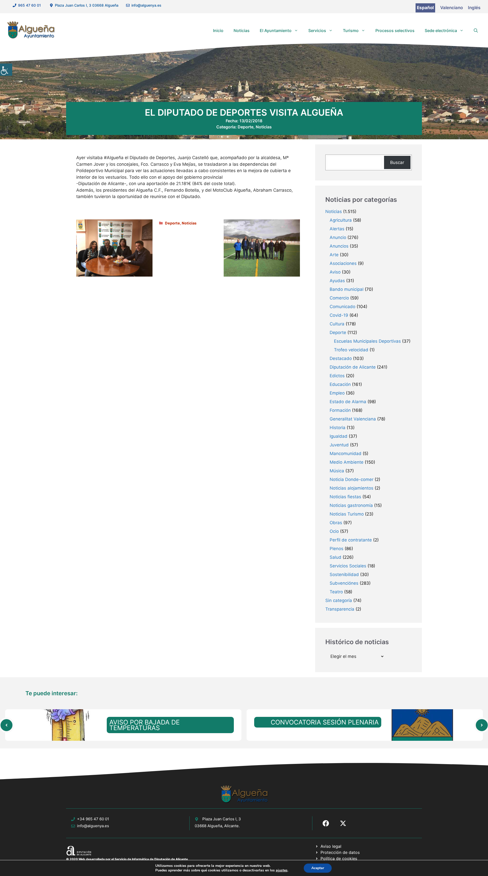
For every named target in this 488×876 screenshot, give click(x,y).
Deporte (245, 126)
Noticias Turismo (347, 514)
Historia (337, 427)
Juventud (339, 444)
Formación (340, 410)
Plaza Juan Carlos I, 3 (221, 819)
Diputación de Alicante (353, 367)
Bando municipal (346, 289)
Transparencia (339, 609)
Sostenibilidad (344, 574)
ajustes (281, 870)
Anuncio (338, 237)
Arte (334, 254)
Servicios (317, 30)
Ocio (334, 531)
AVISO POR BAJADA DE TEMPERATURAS (144, 725)
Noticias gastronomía (351, 505)
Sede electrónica (441, 30)
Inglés (474, 7)
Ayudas (337, 280)
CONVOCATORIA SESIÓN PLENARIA (325, 722)
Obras (336, 522)
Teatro (336, 591)
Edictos (337, 375)
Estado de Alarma (348, 401)
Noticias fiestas (345, 496)
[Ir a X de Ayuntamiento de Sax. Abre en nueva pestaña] (343, 823)
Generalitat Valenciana (353, 418)
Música (337, 470)
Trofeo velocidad (351, 349)
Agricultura (341, 220)
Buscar (397, 162)
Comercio (339, 297)
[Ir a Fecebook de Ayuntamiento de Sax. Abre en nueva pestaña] (325, 823)
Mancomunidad (345, 453)
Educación (340, 384)
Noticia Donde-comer (351, 479)
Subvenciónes (344, 583)
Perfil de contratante (351, 539)
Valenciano (451, 7)
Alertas (337, 228)
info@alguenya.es (146, 5)
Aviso (335, 272)
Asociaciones (343, 263)
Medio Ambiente (346, 462)
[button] (476, 30)
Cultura (337, 323)
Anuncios (339, 246)
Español (425, 7)
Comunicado (342, 306)
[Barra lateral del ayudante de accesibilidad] (6, 70)
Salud (335, 557)
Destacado (341, 358)
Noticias (242, 30)
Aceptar (317, 868)
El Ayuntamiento (276, 30)
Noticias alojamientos (351, 488)
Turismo (351, 30)
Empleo (337, 393)
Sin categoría (338, 600)
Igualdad (338, 436)
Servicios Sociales (348, 565)
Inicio (218, 30)
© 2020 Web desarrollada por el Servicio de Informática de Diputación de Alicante (127, 859)
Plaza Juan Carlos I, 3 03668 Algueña (86, 5)
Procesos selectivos (395, 30)
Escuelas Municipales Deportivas (367, 341)
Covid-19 (339, 315)
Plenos (336, 548)
